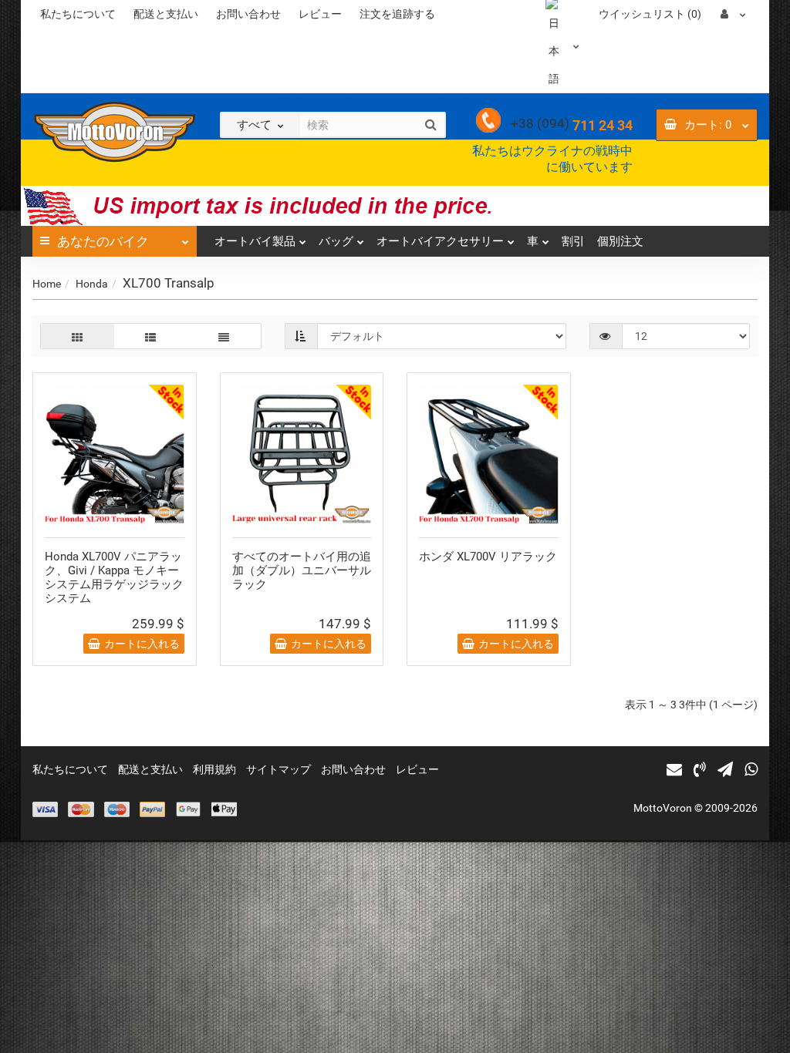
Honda (92, 284)
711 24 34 (572, 125)
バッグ (336, 241)
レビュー (320, 14)
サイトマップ (278, 769)
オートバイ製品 (254, 241)
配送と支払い (165, 14)
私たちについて (78, 14)
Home (46, 284)
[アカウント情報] (733, 14)
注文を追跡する (397, 14)
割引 (573, 241)
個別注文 (620, 241)
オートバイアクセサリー (440, 241)
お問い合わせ (248, 14)
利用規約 (214, 769)
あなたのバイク (103, 241)
